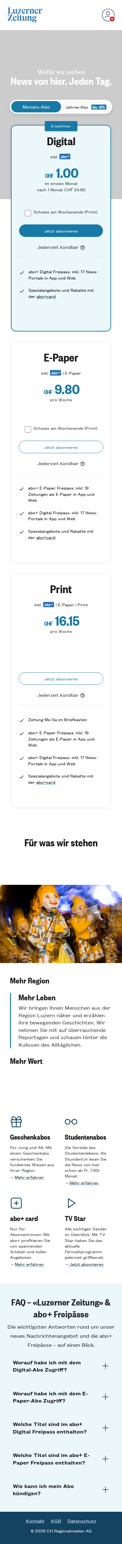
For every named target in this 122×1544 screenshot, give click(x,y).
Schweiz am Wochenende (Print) (65, 212)
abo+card (46, 296)
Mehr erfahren (29, 1177)
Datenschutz (82, 1521)
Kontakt (35, 1521)
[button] (61, 980)
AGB (56, 1521)
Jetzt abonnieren (86, 1264)
